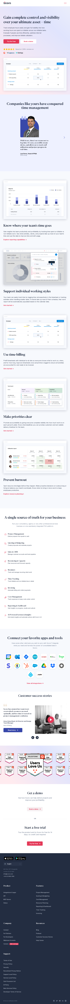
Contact (5, 930)
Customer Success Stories (44, 937)
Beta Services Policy (9, 988)
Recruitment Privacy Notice (12, 971)
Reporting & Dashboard (43, 906)
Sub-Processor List (9, 981)
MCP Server (7, 899)
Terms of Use (7, 960)
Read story (12, 731)
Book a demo (28, 41)
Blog (37, 930)
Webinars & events (9, 940)
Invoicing (39, 913)
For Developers (8, 937)
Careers (10, 944)
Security (6, 967)
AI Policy (6, 985)
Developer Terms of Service (12, 992)
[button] (64, 137)
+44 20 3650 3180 (8, 876)
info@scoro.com (8, 874)
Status (5, 903)
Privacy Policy (7, 964)
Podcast (38, 933)
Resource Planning (42, 903)
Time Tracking (40, 910)
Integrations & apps (9, 892)
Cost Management (42, 899)
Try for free (11, 41)
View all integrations (34, 683)
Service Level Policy (9, 978)
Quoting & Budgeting (42, 896)
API (4, 896)
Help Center (40, 940)
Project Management (42, 892)
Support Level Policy (9, 974)
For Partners (7, 933)
